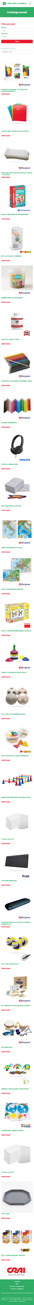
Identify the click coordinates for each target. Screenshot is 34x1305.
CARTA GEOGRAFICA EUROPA (12, 589)
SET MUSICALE (6, 1047)
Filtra (17, 41)
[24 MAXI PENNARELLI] (17, 406)
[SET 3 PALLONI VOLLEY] (17, 947)
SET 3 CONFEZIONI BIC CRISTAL (13, 1255)
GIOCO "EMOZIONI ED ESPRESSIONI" (14, 214)
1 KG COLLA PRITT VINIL (10, 339)
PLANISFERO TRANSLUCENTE (12, 1130)
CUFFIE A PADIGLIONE (9, 464)
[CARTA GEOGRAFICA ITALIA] (17, 531)
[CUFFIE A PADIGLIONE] (17, 447)
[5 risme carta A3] (17, 1155)
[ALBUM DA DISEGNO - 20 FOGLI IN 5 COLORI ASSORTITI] (17, 73)
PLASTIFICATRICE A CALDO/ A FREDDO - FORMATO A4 (16, 923)
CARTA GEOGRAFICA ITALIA (11, 548)
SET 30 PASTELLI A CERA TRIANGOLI (15, 756)
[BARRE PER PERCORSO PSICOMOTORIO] (17, 780)
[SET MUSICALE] (17, 1030)
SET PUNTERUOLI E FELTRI (11, 506)
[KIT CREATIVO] (17, 989)
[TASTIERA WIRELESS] (17, 864)
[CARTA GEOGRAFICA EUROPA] (17, 572)
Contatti (17, 1281)
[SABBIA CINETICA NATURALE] (17, 281)
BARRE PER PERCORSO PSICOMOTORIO (15, 797)
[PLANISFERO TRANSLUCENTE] (17, 1114)
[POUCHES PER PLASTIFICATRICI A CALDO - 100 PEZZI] (17, 156)
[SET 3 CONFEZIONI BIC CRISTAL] (17, 1238)
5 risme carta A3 (7, 1172)
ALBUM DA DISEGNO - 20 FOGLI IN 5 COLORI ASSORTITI (14, 90)
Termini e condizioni (17, 1289)
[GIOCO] (17, 198)
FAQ (17, 1284)
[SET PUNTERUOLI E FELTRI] (17, 489)
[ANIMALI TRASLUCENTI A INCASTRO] (17, 1072)
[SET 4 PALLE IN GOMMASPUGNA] (17, 697)
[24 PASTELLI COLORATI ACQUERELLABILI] (17, 364)
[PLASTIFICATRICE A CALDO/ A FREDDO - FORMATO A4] (17, 905)
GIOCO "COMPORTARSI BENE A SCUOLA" (16, 631)
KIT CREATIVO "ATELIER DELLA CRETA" (16, 1006)
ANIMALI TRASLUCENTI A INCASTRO (15, 1089)
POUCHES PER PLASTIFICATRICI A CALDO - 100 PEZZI (16, 174)
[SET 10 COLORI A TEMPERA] (17, 239)
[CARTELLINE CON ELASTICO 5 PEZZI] (17, 114)
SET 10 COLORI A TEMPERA (11, 256)
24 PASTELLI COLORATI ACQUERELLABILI (16, 381)
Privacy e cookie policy (17, 1286)
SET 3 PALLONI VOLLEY (10, 964)
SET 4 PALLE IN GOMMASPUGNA (13, 714)
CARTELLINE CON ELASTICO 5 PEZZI (15, 131)
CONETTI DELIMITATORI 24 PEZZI (13, 672)
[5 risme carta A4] (17, 822)
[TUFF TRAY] (17, 1197)
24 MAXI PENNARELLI (9, 423)
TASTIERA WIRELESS (9, 881)
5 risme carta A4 (7, 839)
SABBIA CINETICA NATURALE (12, 298)
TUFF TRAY (5, 1214)
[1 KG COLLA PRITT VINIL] (17, 322)
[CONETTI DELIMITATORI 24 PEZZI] (17, 656)
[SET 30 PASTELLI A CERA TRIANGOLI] (17, 739)
